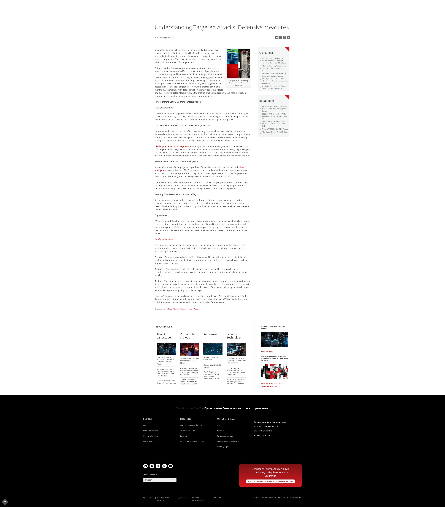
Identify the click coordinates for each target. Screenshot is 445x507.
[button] (160, 480)
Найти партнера (149, 441)
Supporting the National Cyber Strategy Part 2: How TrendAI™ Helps (273, 123)
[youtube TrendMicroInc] (170, 466)
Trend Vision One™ (188, 408)
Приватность (148, 497)
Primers (183, 309)
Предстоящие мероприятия (228, 441)
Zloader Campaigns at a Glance (273, 73)
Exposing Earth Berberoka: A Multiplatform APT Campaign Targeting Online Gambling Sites (273, 60)
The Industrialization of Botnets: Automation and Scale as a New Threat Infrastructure (166, 373)
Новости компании (150, 430)
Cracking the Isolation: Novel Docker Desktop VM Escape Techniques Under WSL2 (189, 371)
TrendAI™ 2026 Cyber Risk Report (275, 129)
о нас (219, 425)
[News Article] (274, 338)
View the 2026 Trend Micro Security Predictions (272, 384)
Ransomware (211, 334)
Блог (145, 425)
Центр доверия (223, 447)
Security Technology (234, 335)
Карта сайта (217, 497)
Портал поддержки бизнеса (191, 425)
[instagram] (164, 466)
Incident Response (164, 239)
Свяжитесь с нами (187, 430)
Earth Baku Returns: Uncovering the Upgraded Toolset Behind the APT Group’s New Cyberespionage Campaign (274, 79)
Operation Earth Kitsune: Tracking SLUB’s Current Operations (274, 87)
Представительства (225, 436)
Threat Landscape (164, 335)
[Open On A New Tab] (238, 64)
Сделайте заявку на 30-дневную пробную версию (269, 480)
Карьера (220, 430)
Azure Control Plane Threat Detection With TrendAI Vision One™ (188, 382)
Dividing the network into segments (172, 146)
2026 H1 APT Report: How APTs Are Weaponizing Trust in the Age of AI (274, 116)
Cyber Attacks (173, 309)
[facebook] (280, 37)
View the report (267, 350)
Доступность (183, 497)
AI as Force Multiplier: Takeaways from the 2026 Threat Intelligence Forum (274, 108)
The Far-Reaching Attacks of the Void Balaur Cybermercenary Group (273, 68)
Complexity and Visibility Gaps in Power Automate (166, 382)
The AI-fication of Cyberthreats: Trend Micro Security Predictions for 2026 (211, 375)
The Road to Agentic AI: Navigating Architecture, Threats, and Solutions (236, 382)
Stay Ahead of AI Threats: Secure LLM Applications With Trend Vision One (236, 371)
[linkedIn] (288, 37)
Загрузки (183, 436)
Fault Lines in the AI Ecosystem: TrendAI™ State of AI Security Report (165, 357)
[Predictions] (274, 370)
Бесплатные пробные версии (192, 441)
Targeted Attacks (193, 309)
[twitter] (284, 37)
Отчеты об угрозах (150, 436)
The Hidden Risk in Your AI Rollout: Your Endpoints (274, 133)
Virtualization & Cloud (188, 335)
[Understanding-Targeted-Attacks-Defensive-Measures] (276, 37)
